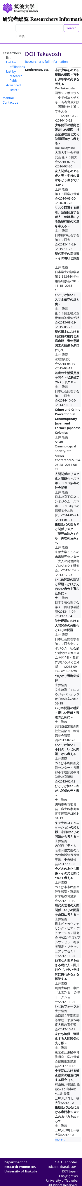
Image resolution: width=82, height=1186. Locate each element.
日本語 (20, 36)
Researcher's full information (46, 61)
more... (60, 1139)
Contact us (10, 102)
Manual (8, 98)
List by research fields (14, 76)
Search (71, 28)
